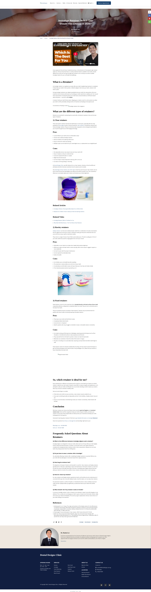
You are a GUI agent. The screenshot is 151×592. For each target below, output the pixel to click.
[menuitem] (52, 3)
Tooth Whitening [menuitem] (57, 569)
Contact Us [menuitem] (97, 565)
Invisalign (81, 522)
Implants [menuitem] (70, 569)
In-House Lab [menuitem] (69, 3)
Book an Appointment (103, 3)
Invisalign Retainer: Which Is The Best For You (64, 220)
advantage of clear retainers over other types (65, 169)
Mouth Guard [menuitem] (57, 573)
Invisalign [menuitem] (56, 567)
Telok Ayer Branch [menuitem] (85, 572)
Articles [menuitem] (83, 567)
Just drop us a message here (69, 421)
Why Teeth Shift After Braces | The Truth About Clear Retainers (68, 222)
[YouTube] (109, 585)
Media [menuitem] (64, 3)
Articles (45, 38)
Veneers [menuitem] (56, 565)
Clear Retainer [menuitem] (57, 571)
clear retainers (81, 125)
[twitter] (59, 522)
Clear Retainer (87, 522)
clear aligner (61, 125)
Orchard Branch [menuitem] (85, 576)
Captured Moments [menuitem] (82, 3)
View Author (63, 541)
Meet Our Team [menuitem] (85, 565)
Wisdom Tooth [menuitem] (71, 571)
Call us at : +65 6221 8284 (58, 427)
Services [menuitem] (58, 3)
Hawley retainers (57, 230)
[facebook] (61, 522)
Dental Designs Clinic (58, 165)
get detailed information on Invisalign (86, 418)
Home (41, 38)
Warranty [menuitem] (75, 3)
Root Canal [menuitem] (70, 565)
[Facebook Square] (101, 585)
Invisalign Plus (95, 522)
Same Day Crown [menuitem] (71, 567)
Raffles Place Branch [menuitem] (86, 574)
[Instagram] (105, 585)
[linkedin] (56, 522)
